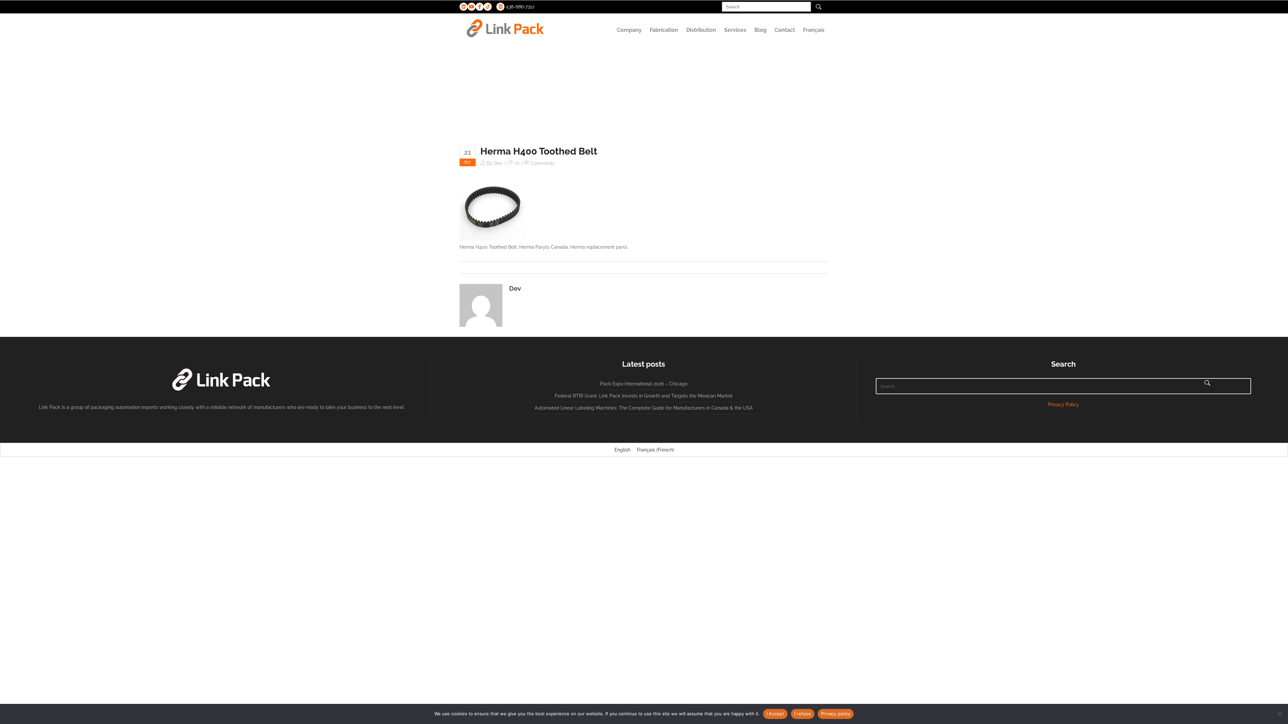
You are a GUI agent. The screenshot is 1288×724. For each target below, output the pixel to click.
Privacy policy (836, 713)
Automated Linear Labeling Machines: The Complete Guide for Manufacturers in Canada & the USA (644, 408)
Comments (543, 163)
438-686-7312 (519, 6)
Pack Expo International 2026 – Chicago (643, 383)
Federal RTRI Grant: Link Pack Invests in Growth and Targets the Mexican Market (644, 396)
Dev (498, 163)
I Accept (775, 713)
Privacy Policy (1063, 404)
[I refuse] (1279, 714)
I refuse (802, 713)
